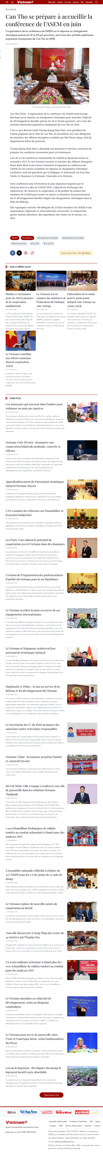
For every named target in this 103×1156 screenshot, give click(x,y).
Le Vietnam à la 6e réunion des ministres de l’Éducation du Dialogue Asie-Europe (51, 300)
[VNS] (16, 1112)
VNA (61, 1125)
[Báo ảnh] (69, 1112)
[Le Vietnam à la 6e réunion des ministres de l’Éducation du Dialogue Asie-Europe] (51, 281)
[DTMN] (51, 1112)
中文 (82, 2)
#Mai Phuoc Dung (19, 243)
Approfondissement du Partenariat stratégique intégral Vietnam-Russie (35, 484)
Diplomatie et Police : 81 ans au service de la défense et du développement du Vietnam (33, 688)
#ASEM (15, 238)
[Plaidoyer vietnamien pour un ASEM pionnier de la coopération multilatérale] (21, 281)
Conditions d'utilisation (78, 1121)
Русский (89, 2)
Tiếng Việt (51, 2)
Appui (97, 1121)
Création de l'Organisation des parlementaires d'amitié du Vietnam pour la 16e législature (34, 577)
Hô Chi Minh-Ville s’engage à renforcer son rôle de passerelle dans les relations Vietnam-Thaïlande (35, 790)
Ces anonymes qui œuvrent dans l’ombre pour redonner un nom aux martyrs (34, 406)
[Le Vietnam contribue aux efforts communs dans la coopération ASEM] (21, 341)
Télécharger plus (51, 1094)
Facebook (12, 253)
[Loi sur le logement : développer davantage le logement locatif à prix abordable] (82, 1076)
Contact (97, 1125)
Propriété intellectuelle (58, 1121)
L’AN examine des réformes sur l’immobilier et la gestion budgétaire (34, 513)
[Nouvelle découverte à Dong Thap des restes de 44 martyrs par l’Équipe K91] (82, 941)
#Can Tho (35, 243)
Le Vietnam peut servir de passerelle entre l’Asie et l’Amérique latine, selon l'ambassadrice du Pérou (35, 1039)
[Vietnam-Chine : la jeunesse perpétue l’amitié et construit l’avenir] (82, 765)
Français (67, 2)
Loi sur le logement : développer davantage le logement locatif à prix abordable (33, 1070)
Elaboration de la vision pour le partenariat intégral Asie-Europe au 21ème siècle (81, 300)
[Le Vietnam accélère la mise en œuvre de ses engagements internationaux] (82, 618)
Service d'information (73, 1125)
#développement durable (72, 238)
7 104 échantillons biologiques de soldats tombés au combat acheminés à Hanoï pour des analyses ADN (35, 832)
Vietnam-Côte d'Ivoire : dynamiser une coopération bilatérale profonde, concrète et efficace (33, 446)
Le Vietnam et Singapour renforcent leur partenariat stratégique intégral (31, 650)
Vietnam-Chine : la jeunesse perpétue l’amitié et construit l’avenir (34, 759)
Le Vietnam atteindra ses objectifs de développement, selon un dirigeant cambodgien (28, 1002)
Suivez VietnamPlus (69, 253)
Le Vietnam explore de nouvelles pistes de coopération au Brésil (31, 906)
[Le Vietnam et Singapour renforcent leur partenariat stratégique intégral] (82, 656)
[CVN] (34, 1112)
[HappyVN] (86, 1112)
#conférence (27, 238)
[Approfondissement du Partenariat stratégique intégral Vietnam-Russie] (82, 490)
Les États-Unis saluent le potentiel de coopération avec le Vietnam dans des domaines (35, 542)
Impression (25, 253)
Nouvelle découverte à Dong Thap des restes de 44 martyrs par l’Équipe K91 (35, 935)
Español (76, 2)
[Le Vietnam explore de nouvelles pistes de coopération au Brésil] (82, 912)
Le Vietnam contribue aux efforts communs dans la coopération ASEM (18, 360)
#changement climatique (47, 238)
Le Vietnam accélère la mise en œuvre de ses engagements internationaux (33, 612)
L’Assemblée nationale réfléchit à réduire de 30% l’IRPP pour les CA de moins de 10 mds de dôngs (34, 875)
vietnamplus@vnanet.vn (64, 1141)
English (60, 2)
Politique (11, 9)
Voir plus (15, 398)
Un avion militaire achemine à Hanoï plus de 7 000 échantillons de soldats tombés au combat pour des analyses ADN (34, 966)
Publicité (88, 1125)
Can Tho (49, 243)
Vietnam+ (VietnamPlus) (25, 2)
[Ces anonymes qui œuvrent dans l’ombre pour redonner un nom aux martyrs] (82, 412)
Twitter (19, 253)
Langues (52, 1125)
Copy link (32, 253)
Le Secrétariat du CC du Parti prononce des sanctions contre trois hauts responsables (33, 727)
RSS (91, 1121)
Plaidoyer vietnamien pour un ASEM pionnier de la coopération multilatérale (20, 300)
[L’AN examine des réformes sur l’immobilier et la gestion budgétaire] (82, 519)
